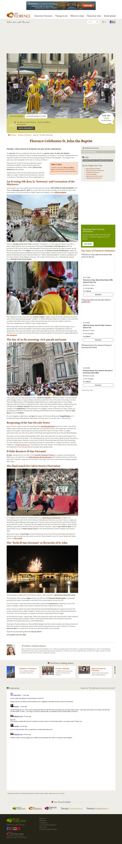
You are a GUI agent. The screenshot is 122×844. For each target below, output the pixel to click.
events (93, 160)
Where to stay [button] (77, 15)
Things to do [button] (61, 15)
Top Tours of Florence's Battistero (98, 250)
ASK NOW (88, 244)
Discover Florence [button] (43, 15)
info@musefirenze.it (22, 445)
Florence (13, 135)
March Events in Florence (94, 176)
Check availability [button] (26, 128)
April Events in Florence (94, 178)
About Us (42, 818)
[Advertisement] (61, 39)
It (105, 22)
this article (18, 538)
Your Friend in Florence (47, 825)
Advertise (42, 821)
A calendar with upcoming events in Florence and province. (28, 673)
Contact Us (43, 823)
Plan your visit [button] (94, 15)
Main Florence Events (93, 169)
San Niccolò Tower (48, 426)
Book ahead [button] (110, 15)
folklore (100, 160)
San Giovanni (12, 335)
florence (86, 160)
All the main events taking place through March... (64, 674)
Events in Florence (24, 135)
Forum (112, 688)
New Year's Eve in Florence (95, 170)
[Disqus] (61, 715)
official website (60, 192)
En (103, 22)
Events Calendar (91, 174)
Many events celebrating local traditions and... (100, 674)
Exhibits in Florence (92, 172)
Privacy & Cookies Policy (48, 829)
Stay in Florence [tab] (17, 116)
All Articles (43, 827)
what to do (108, 160)
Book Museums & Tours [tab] (36, 116)
